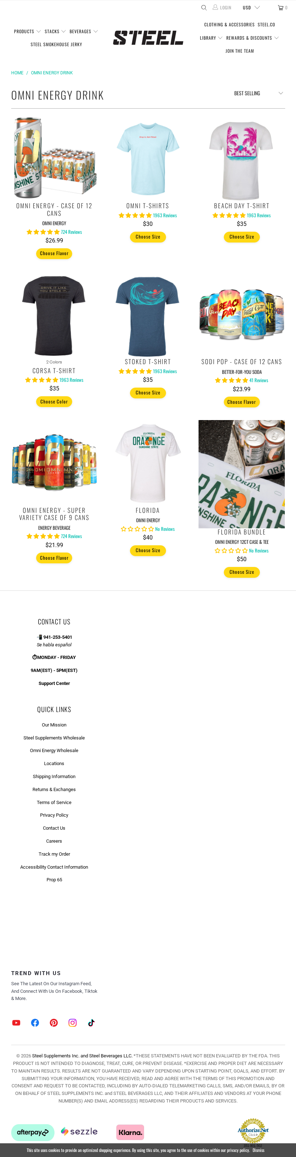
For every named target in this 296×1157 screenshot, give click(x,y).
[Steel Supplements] (148, 38)
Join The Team (240, 51)
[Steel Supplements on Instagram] (72, 1024)
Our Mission (54, 725)
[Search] (203, 7)
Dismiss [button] (258, 1150)
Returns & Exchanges (54, 789)
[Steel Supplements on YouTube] (16, 1024)
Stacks (53, 31)
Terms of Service (54, 802)
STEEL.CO (266, 24)
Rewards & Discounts (250, 38)
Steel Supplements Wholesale (54, 738)
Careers (54, 841)
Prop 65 (54, 879)
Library (209, 38)
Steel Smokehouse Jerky (56, 44)
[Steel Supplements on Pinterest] (53, 1024)
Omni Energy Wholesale (54, 750)
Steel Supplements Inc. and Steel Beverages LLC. (82, 1055)
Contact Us (54, 828)
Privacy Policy (54, 815)
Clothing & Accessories (229, 24)
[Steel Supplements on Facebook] (35, 1024)
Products (25, 31)
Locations (54, 763)
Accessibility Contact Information (54, 867)
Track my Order (54, 854)
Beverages (81, 31)
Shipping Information (54, 776)
